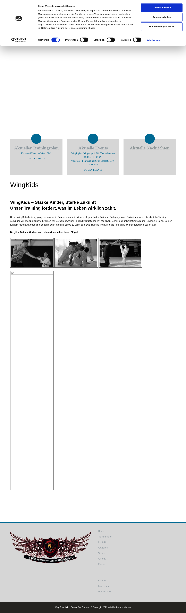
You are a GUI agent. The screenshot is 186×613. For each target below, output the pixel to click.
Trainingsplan (105, 536)
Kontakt (102, 542)
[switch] (84, 41)
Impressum (103, 586)
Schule (101, 553)
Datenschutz (104, 591)
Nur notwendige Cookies (161, 26)
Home (101, 531)
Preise (101, 564)
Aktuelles (103, 547)
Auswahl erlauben (162, 17)
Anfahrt (101, 558)
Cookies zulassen (162, 7)
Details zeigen (154, 40)
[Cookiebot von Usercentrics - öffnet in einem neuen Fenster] (19, 40)
